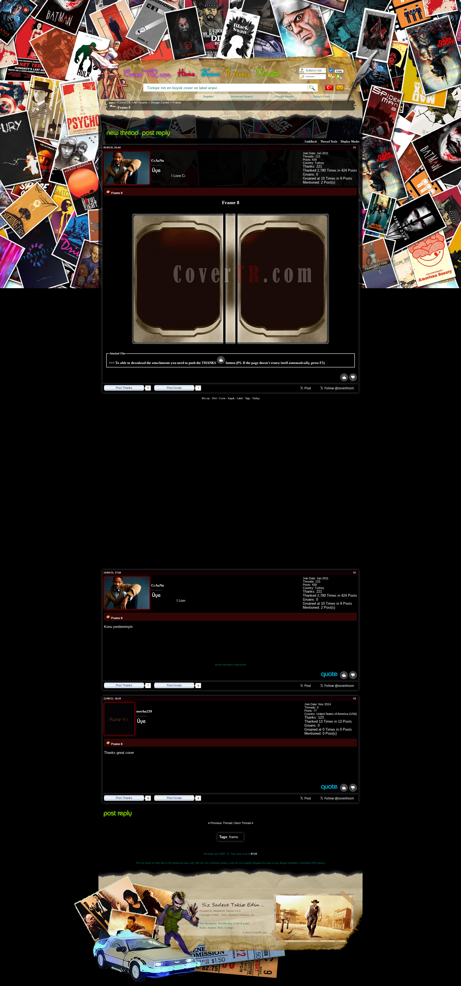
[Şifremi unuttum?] (331, 76)
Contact (229, 927)
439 (314, 159)
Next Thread (243, 823)
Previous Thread (221, 823)
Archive (212, 927)
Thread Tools (328, 141)
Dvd (214, 398)
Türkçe (256, 398)
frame (233, 837)
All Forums (141, 102)
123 (317, 156)
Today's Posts (321, 96)
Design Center (160, 102)
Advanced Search (242, 96)
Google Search (284, 96)
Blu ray (206, 398)
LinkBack (311, 141)
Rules (203, 927)
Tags (247, 398)
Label (240, 398)
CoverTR (124, 102)
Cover (222, 398)
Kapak (231, 398)
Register (208, 96)
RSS (220, 927)
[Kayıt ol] (339, 76)
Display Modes (350, 141)
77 (315, 710)
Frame (177, 102)
